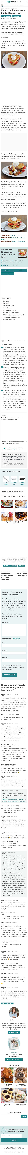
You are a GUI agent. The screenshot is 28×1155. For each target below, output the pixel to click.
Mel (3, 790)
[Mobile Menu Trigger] (1, 2)
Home (2, 8)
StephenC (3, 987)
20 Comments (17, 16)
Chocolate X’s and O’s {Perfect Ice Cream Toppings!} (7, 576)
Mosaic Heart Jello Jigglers (22, 574)
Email (4, 650)
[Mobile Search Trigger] (26, 2)
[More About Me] (14, 1043)
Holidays (7, 8)
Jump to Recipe (6, 16)
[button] (1, 265)
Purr (23, 1152)
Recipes (19, 1147)
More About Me (13, 1032)
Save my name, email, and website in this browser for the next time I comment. (13, 667)
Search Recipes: (14, 1113)
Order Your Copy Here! (14, 1059)
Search (24, 1116)
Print (8, 270)
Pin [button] (21, 270)
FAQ (23, 1148)
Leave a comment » (7, 1003)
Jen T (2, 963)
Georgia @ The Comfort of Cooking (9, 841)
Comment (6, 622)
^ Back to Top (9, 1147)
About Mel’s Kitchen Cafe (9, 1148)
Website (5, 658)
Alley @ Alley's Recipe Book (7, 744)
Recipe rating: (6, 639)
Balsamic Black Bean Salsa (18, 241)
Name (4, 643)
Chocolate (14, 565)
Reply (3, 695)
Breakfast (6, 565)
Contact (19, 1148)
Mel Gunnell (6, 18)
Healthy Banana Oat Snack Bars (17, 235)
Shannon (3, 694)
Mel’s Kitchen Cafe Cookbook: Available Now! (15, 5)
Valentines (13, 8)
